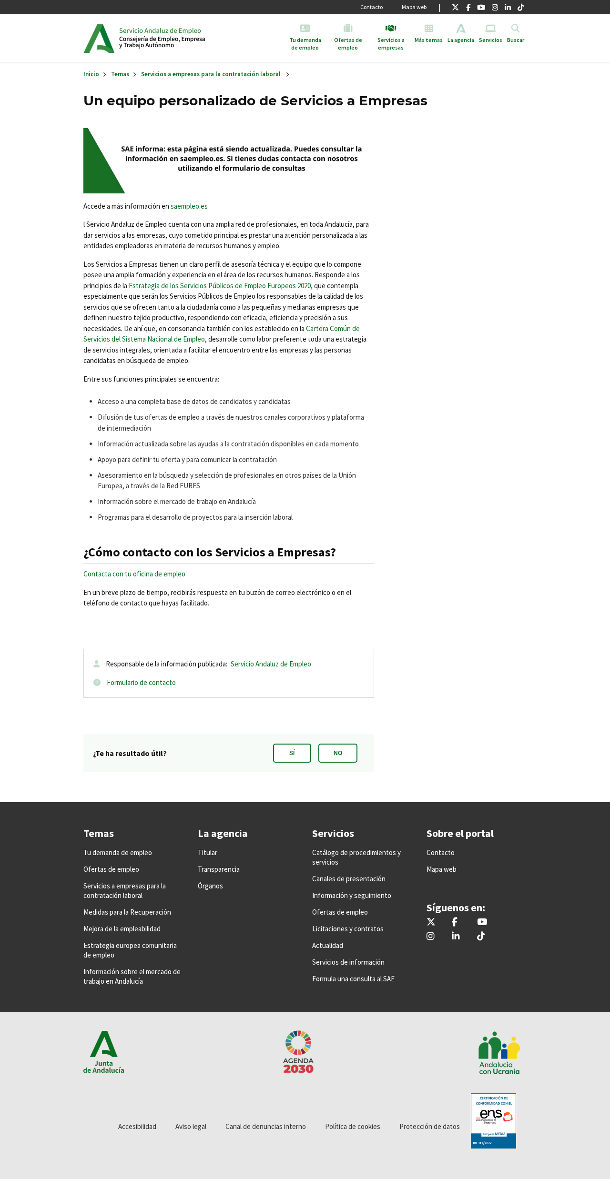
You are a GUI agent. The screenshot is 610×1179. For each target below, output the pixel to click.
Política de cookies (352, 1126)
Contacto (371, 6)
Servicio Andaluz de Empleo (271, 663)
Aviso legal (190, 1126)
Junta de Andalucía (98, 38)
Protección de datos (429, 1126)
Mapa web (414, 6)
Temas (120, 74)
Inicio (192, 38)
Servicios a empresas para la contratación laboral (211, 74)
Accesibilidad (137, 1126)
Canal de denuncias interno (265, 1126)
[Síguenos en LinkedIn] (508, 7)
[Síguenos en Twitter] (455, 7)
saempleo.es (189, 206)
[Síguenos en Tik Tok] (521, 7)
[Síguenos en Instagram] (495, 7)
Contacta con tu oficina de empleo (134, 573)
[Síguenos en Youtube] (481, 7)
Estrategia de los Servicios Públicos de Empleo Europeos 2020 (220, 285)
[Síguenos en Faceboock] (468, 7)
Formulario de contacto (141, 682)
